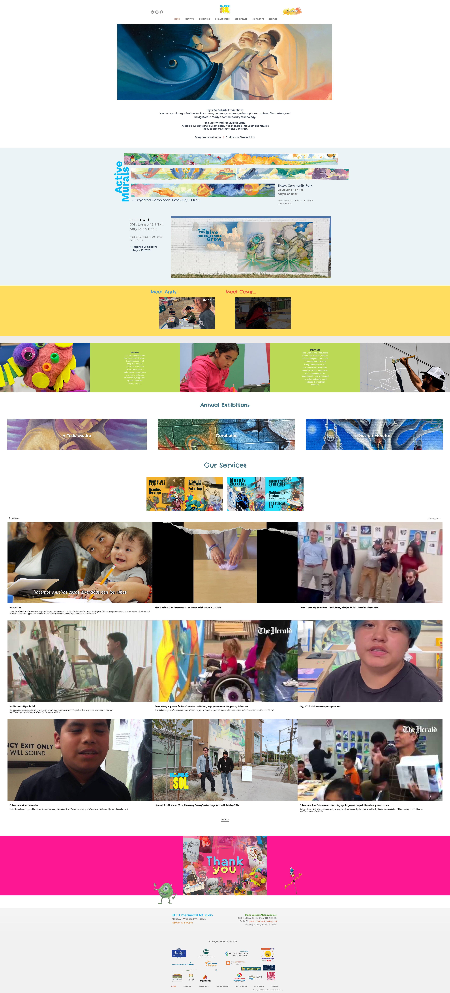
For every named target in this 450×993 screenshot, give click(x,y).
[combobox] (434, 518)
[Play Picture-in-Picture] (207, 325)
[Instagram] (152, 12)
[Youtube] (157, 12)
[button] (14, 518)
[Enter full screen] (211, 325)
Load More (225, 819)
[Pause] (161, 325)
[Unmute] (165, 325)
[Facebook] (161, 12)
